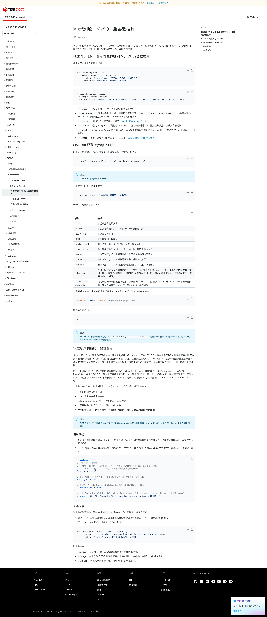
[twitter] (201, 581)
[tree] (20, 171)
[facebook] (213, 581)
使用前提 (207, 46)
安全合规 (94, 611)
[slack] (219, 581)
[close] (262, 601)
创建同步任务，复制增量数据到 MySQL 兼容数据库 (218, 33)
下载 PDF (81, 37)
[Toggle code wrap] (188, 71)
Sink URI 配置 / (133, 121)
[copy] (192, 71)
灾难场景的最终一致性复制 (212, 42)
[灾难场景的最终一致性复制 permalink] (115, 348)
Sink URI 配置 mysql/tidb (212, 39)
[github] (196, 581)
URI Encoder (86, 339)
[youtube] (231, 581)
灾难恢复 (207, 50)
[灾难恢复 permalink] (86, 506)
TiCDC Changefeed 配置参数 (140, 137)
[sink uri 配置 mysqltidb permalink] (118, 145)
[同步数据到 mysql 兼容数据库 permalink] (137, 29)
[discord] (225, 581)
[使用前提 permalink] (86, 434)
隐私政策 (82, 611)
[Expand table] (192, 212)
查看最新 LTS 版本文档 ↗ (157, 3)
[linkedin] (207, 581)
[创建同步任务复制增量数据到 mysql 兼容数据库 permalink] (152, 56)
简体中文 (254, 17)
